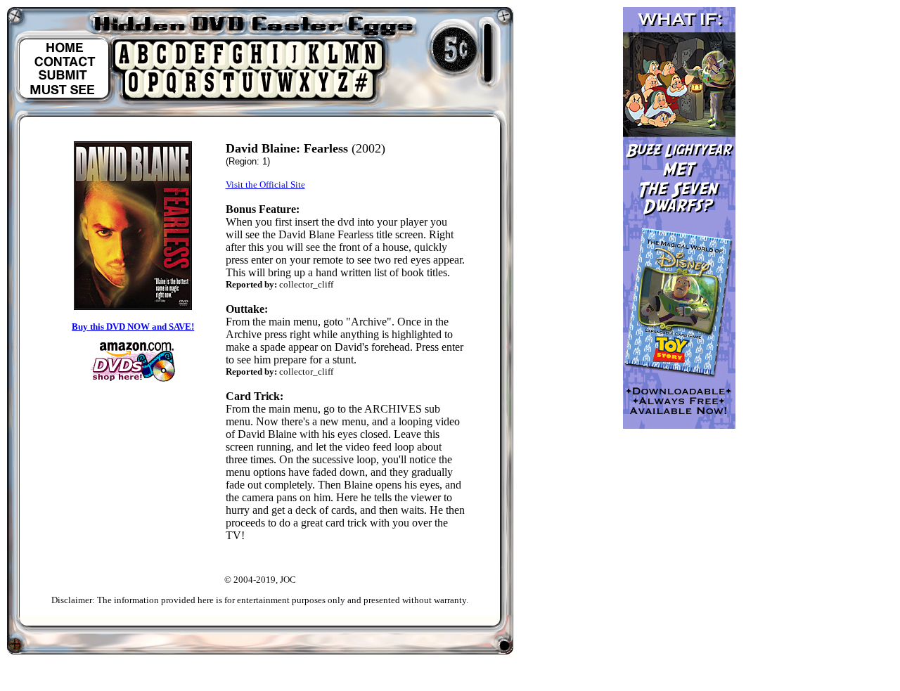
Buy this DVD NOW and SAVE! (133, 326)
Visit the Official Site (265, 184)
